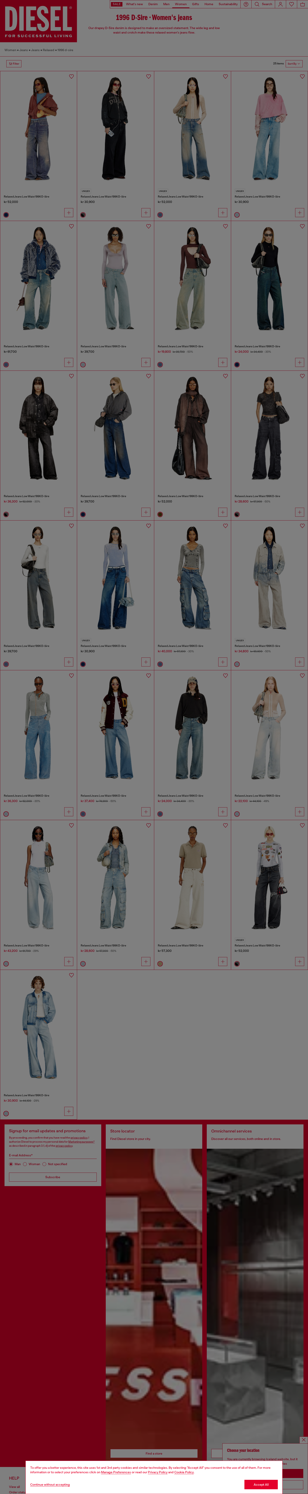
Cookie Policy (184, 1472)
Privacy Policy (158, 1472)
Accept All (261, 1484)
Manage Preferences (116, 1472)
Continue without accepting (50, 1484)
